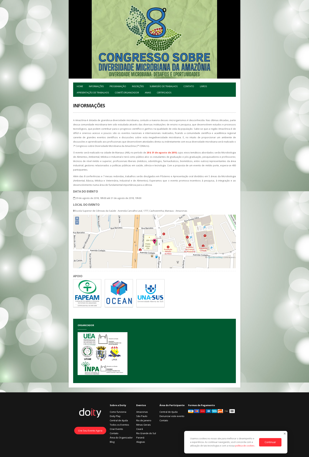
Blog (112, 441)
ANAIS (148, 92)
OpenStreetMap (215, 257)
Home (80, 86)
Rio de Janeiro (143, 420)
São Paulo (141, 416)
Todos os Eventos (119, 424)
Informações (96, 86)
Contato (188, 86)
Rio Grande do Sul (146, 433)
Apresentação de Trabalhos (93, 92)
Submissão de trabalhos (164, 86)
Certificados (164, 92)
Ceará (139, 429)
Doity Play (115, 416)
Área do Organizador (121, 437)
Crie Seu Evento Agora (90, 430)
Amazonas (142, 411)
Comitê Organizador (127, 92)
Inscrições (138, 86)
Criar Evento (116, 429)
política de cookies (245, 445)
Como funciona (118, 411)
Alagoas (140, 441)
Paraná (140, 437)
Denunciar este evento (172, 416)
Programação (118, 86)
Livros (203, 86)
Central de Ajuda (119, 420)
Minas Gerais (143, 424)
